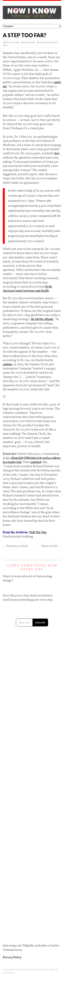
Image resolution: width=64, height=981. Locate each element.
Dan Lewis (29, 42)
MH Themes (9, 972)
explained (35, 462)
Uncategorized (48, 42)
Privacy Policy (12, 957)
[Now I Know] (32, 12)
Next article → (51, 546)
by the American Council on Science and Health (27, 289)
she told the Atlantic (42, 319)
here (56, 153)
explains (7, 364)
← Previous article (15, 546)
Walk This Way (37, 532)
